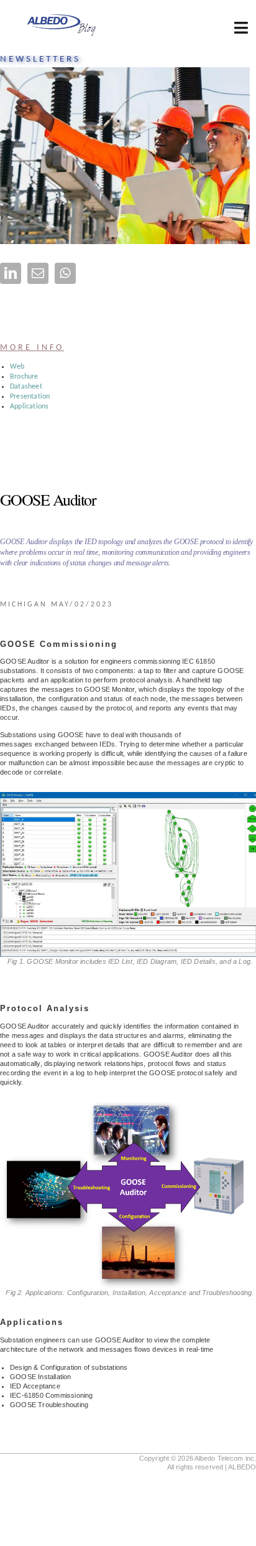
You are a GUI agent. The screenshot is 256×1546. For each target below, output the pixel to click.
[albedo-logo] (61, 16)
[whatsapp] (65, 273)
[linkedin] (10, 273)
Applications (29, 406)
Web (17, 366)
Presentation (30, 396)
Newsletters (40, 59)
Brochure (24, 376)
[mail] (37, 273)
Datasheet (26, 386)
